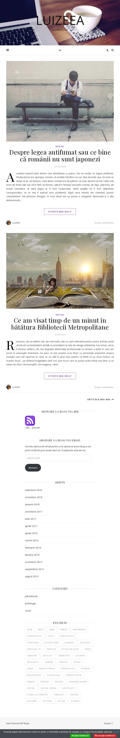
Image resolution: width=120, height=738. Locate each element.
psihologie (30, 603)
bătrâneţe (79, 629)
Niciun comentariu (104, 222)
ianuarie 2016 (32, 554)
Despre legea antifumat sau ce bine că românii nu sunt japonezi (60, 155)
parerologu (68, 668)
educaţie (85, 642)
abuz (41, 629)
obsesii (63, 662)
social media (49, 688)
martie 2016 (31, 540)
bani (52, 629)
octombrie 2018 (33, 497)
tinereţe (58, 694)
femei (88, 649)
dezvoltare (52, 642)
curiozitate (67, 636)
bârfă (64, 629)
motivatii (33, 662)
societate (68, 688)
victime (47, 701)
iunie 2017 (30, 518)
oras (30, 668)
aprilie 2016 (31, 533)
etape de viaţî (70, 649)
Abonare (33, 467)
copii (51, 636)
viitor (61, 701)
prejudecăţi (34, 675)
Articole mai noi (99, 399)
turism (74, 694)
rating (59, 681)
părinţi (45, 681)
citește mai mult (60, 211)
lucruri (80, 655)
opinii (77, 662)
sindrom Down (78, 681)
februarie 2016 (33, 547)
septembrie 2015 (34, 569)
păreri (31, 681)
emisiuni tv (34, 649)
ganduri (32, 655)
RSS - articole (32, 427)
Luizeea (60, 20)
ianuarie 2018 (32, 504)
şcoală (75, 701)
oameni (49, 662)
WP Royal (24, 723)
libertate (64, 655)
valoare (32, 701)
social (60, 146)
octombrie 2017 (33, 511)
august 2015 (32, 576)
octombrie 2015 (33, 561)
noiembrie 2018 (33, 490)
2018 (29, 629)
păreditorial (31, 596)
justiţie (47, 655)
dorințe (69, 642)
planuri (85, 668)
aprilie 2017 (31, 526)
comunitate (34, 636)
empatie (51, 649)
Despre (107, 723)
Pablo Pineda (47, 668)
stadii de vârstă (37, 694)
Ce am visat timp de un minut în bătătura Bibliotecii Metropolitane (60, 323)
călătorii (33, 642)
